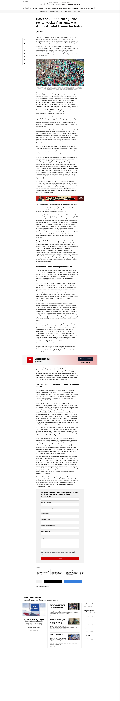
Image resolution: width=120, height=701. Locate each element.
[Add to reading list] (24, 63)
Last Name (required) (46, 502)
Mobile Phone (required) (47, 508)
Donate (79, 11)
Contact (89, 1)
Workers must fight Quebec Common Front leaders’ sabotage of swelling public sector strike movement (57, 571)
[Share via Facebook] (24, 40)
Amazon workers (58, 599)
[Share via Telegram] (24, 50)
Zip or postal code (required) (48, 525)
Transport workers (65, 599)
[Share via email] (24, 53)
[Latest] (27, 8)
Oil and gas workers (26, 600)
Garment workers (42, 600)
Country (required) (45, 531)
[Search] (96, 8)
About (93, 1)
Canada (52, 588)
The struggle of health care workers (42, 599)
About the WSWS (68, 11)
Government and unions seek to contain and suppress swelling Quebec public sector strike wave (43, 571)
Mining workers (78, 599)
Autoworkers (24, 599)
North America (59, 588)
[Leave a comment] (24, 60)
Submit (60, 558)
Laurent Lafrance (39, 31)
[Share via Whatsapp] (24, 46)
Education (52, 599)
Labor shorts (55, 600)
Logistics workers (31, 599)
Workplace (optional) (46, 519)
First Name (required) (46, 496)
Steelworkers (72, 599)
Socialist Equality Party (54, 11)
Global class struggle (40, 588)
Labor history (49, 600)
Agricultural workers (34, 600)
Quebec (47, 588)
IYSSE (62, 11)
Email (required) (45, 513)
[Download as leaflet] (24, 56)
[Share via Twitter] (24, 43)
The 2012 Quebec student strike (70, 588)
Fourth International (43, 11)
